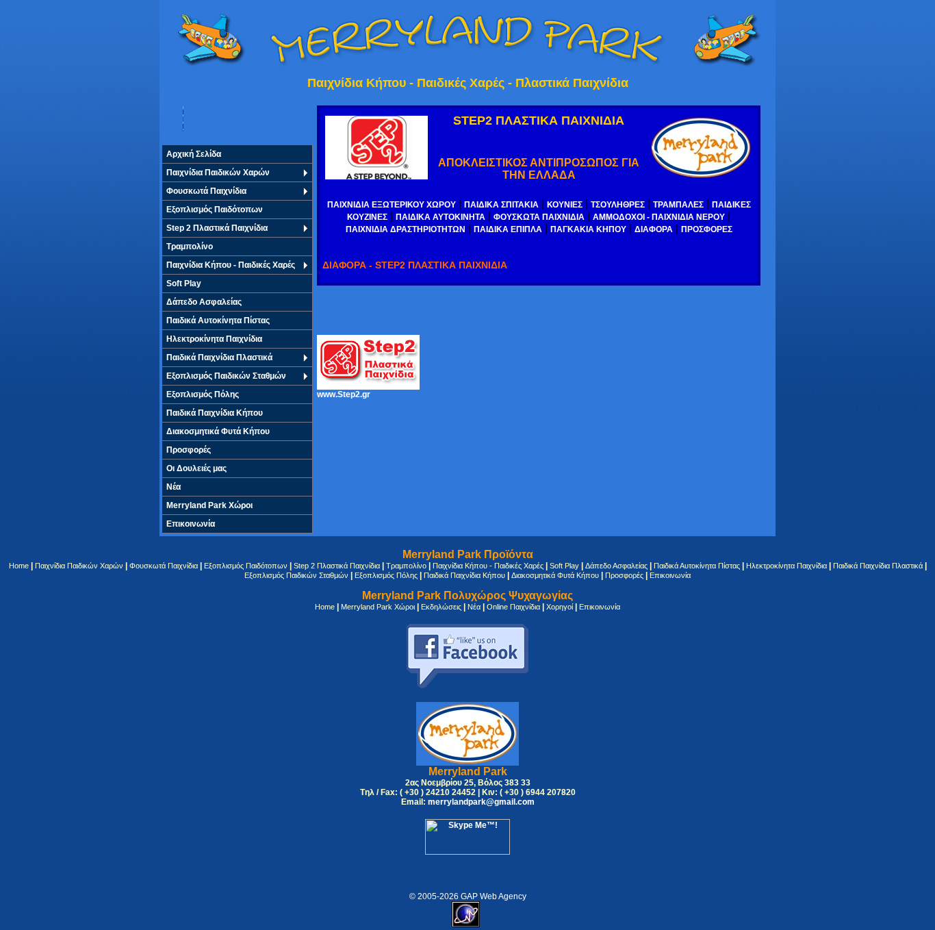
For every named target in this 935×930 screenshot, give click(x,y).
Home (19, 566)
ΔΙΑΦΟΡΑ (654, 229)
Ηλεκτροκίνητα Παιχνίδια (214, 339)
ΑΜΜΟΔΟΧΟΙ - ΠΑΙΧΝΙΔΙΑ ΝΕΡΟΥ (659, 217)
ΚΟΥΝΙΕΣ (564, 205)
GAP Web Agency (493, 896)
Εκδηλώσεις (441, 607)
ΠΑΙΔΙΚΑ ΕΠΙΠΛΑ (508, 229)
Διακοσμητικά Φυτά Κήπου (218, 431)
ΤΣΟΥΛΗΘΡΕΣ (618, 205)
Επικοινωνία (190, 524)
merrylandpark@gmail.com (481, 802)
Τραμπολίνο (189, 246)
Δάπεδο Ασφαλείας (616, 566)
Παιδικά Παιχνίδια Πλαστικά (219, 357)
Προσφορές (188, 450)
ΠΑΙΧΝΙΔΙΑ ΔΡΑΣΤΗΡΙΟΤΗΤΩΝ (405, 229)
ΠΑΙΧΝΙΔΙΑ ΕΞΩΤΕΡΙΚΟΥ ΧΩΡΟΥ (391, 205)
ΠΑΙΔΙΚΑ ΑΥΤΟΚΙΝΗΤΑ (440, 217)
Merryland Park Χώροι (209, 505)
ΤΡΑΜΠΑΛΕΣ (678, 205)
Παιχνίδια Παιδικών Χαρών (218, 172)
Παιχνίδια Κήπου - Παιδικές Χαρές (230, 265)
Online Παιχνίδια (513, 607)
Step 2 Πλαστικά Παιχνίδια (217, 228)
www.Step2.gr (343, 394)
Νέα (474, 607)
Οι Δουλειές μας (196, 468)
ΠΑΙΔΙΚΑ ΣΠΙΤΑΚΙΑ (501, 205)
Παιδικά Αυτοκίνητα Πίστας (218, 320)
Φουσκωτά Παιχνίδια (206, 191)
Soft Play (183, 283)
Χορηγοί (559, 607)
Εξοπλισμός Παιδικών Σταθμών (226, 376)
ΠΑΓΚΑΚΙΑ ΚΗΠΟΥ (588, 229)
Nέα (173, 487)
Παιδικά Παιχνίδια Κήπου (214, 413)
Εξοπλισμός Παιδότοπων (214, 209)
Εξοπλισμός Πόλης (202, 394)
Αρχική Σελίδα (193, 154)
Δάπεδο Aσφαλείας (204, 302)
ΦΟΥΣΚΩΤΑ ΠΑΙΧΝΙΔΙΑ (539, 217)
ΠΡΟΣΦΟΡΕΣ (706, 229)
